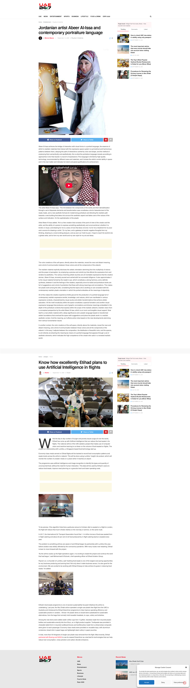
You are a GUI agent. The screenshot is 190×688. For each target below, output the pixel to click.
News (46, 16)
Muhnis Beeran (49, 38)
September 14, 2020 (63, 38)
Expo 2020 (106, 16)
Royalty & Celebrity (58, 22)
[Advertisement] (91, 6)
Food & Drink (95, 16)
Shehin (47, 373)
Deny (163, 682)
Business (75, 16)
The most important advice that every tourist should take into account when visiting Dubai (141, 49)
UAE (40, 16)
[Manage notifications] (184, 682)
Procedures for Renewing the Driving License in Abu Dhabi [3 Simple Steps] (141, 73)
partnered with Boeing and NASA (50, 637)
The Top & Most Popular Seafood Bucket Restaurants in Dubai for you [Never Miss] (141, 62)
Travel (51, 356)
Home (40, 22)
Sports (66, 16)
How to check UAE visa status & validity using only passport (141, 36)
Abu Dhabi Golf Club (136, 661)
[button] (186, 667)
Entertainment (56, 16)
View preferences (179, 682)
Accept (146, 682)
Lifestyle (84, 16)
